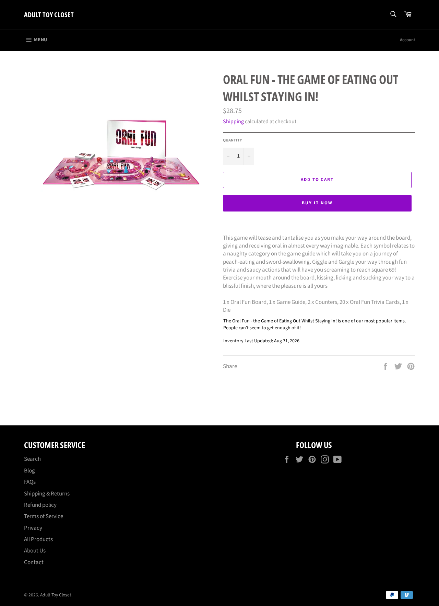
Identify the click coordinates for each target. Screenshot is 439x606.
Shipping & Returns (47, 494)
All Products (38, 539)
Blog (29, 471)
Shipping (233, 121)
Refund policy (40, 505)
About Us (35, 551)
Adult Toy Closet (49, 14)
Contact (34, 562)
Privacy (33, 528)
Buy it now (317, 203)
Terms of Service (43, 516)
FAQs (30, 482)
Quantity (232, 140)
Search (32, 459)
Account (407, 40)
